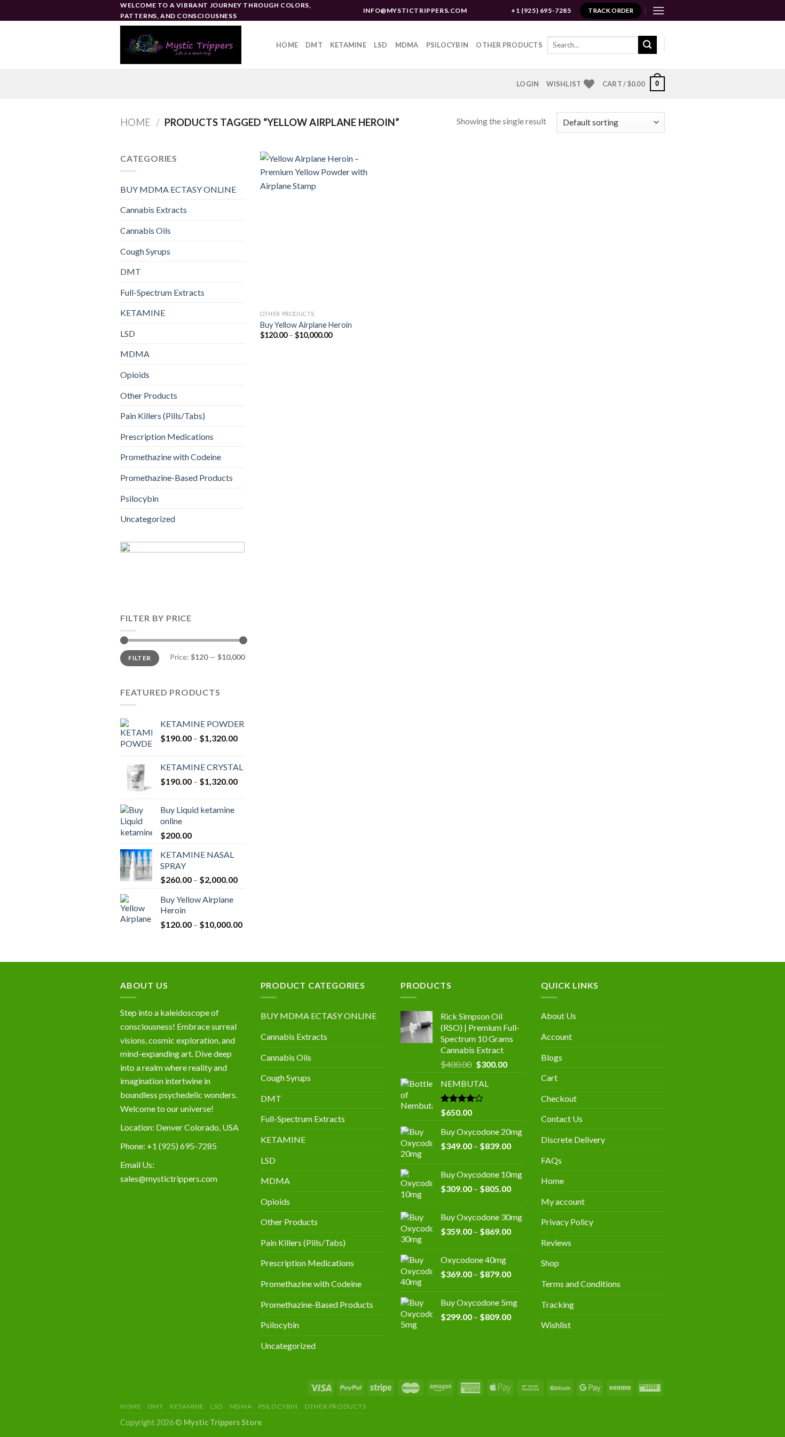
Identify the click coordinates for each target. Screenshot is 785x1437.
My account (563, 1201)
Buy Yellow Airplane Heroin (306, 324)
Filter (139, 658)
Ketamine (348, 45)
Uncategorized (147, 519)
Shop (550, 1263)
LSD (381, 45)
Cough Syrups (145, 251)
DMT (314, 45)
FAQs (551, 1160)
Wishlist (556, 1325)
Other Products (509, 45)
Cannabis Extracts (153, 209)
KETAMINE (142, 312)
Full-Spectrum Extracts (162, 292)
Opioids (135, 374)
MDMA (407, 45)
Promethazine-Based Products (176, 477)
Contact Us (562, 1119)
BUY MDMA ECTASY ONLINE (178, 189)
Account (556, 1036)
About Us (558, 1015)
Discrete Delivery (573, 1139)
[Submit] (647, 45)
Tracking (557, 1304)
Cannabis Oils (145, 230)
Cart (549, 1077)
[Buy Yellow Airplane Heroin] (324, 228)
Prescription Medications (167, 436)
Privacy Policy (567, 1222)
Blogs (551, 1057)
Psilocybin (447, 45)
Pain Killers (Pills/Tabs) (162, 415)
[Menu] (658, 10)
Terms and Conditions (581, 1283)
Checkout (559, 1098)
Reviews (556, 1242)
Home (287, 45)
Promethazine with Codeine (170, 457)
